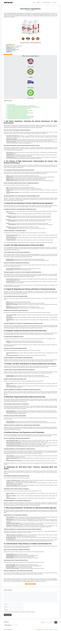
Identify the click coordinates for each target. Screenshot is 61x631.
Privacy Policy (51, 629)
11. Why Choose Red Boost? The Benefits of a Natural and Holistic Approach (20, 117)
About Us (38, 2)
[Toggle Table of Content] (4, 103)
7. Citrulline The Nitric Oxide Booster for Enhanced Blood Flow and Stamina (20, 112)
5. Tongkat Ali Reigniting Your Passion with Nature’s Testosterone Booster (19, 110)
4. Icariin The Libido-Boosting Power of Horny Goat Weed (17, 109)
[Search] (55, 622)
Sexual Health (32, 10)
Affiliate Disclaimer (40, 629)
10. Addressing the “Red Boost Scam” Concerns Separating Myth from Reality (20, 116)
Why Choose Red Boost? (11, 104)
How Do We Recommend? (46, 2)
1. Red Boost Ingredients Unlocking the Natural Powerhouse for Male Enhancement (21, 105)
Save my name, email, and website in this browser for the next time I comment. (20, 611)
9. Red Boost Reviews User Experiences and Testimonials (17, 115)
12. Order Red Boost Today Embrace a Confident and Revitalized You (19, 118)
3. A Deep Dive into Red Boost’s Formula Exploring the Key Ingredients (19, 108)
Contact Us (54, 2)
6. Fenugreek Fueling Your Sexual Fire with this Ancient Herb (17, 111)
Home (34, 2)
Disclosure (46, 629)
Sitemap (55, 629)
